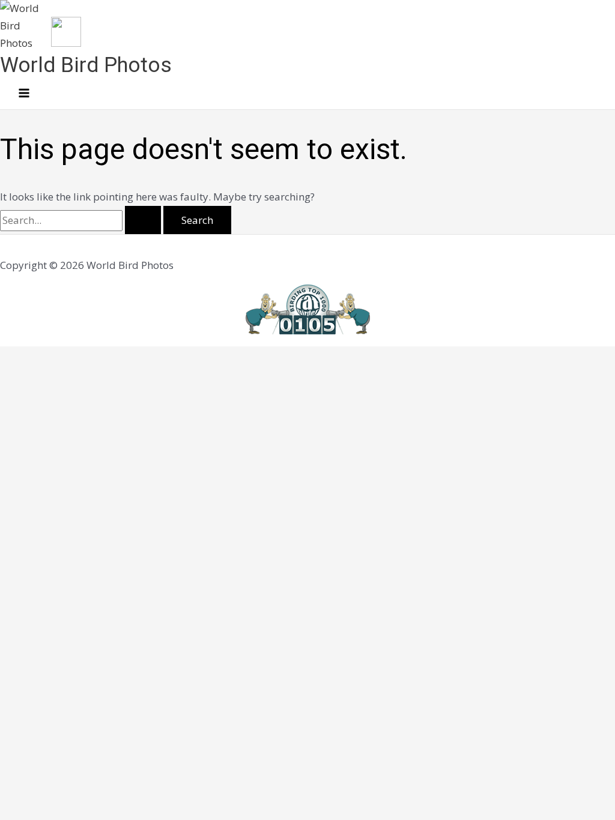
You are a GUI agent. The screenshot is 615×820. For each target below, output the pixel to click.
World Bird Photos (86, 65)
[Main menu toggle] (24, 93)
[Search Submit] (143, 220)
